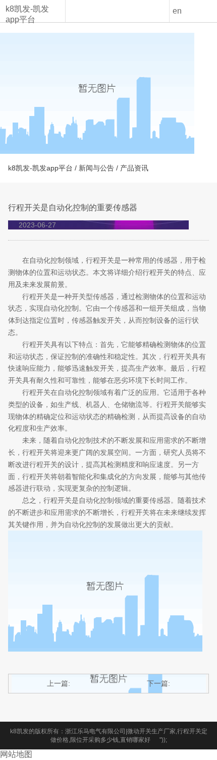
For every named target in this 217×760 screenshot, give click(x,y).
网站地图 (16, 754)
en (177, 11)
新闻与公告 (96, 168)
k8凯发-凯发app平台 (27, 14)
